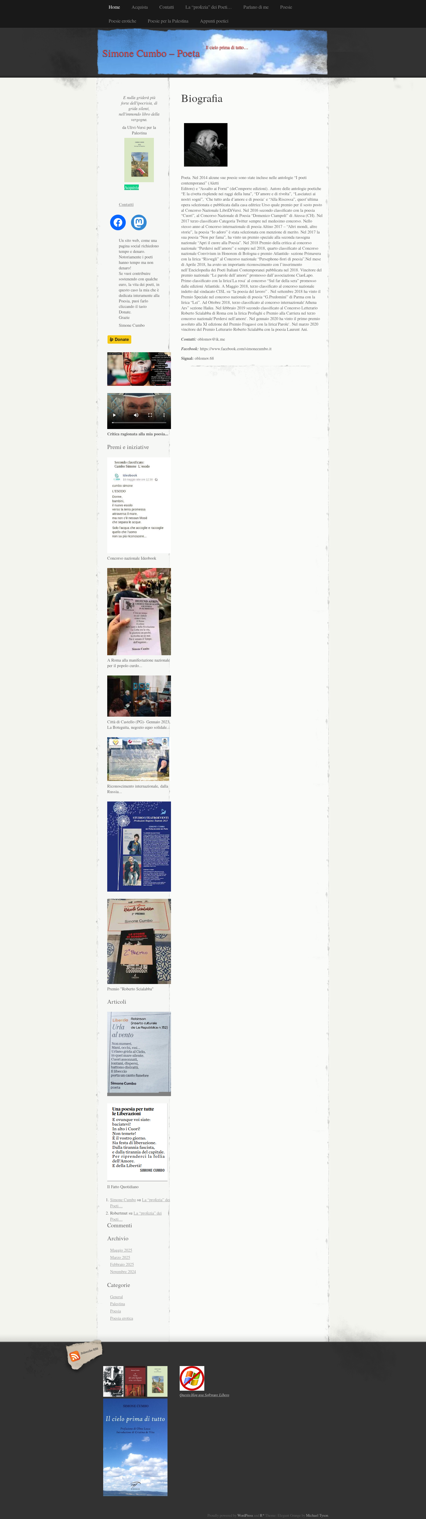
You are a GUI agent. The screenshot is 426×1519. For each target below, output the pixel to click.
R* (262, 1515)
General (116, 1296)
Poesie (286, 7)
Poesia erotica (121, 1318)
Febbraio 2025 (122, 1264)
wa (204, 1394)
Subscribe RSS (83, 1357)
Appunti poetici (214, 21)
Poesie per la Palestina (168, 21)
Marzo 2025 (120, 1257)
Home (114, 7)
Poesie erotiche (122, 21)
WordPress (245, 1515)
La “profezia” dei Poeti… (208, 7)
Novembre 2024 (123, 1271)
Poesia (115, 1311)
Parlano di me (256, 7)
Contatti (166, 7)
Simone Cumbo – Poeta (151, 52)
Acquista (140, 7)
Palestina (117, 1303)
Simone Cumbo (123, 1199)
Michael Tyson (317, 1515)
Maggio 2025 (121, 1250)
